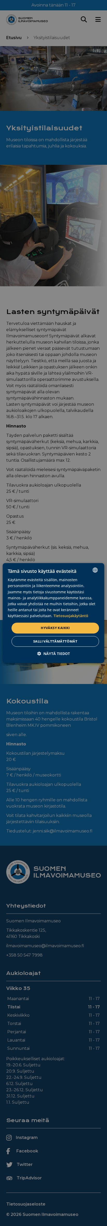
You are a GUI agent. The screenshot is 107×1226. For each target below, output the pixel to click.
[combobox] (95, 570)
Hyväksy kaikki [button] (55, 627)
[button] (53, 654)
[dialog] (53, 613)
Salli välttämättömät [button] (55, 641)
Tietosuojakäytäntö (71, 615)
